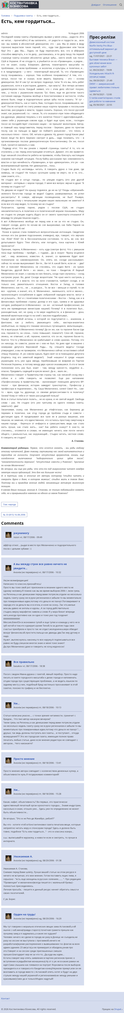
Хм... (17, 703)
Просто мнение (24, 759)
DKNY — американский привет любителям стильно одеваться (104, 87)
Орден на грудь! (24, 914)
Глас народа (9, 504)
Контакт (5, 998)
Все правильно (24, 662)
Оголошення (109, 4)
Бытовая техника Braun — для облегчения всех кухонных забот (103, 63)
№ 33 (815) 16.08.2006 (14, 514)
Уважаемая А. (23, 856)
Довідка (95, 4)
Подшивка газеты (23, 15)
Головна (5, 15)
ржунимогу (21, 533)
